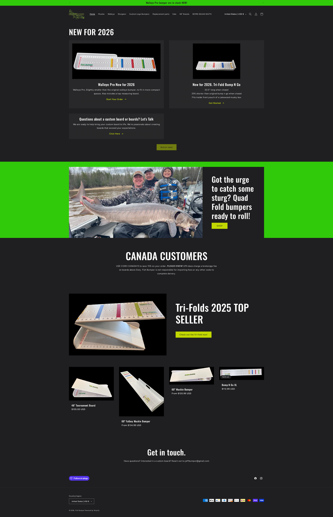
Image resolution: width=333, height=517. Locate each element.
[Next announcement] (263, 2)
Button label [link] (167, 147)
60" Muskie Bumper (182, 389)
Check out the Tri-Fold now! (194, 334)
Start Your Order (114, 99)
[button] (250, 14)
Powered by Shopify (92, 510)
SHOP (219, 226)
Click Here (114, 133)
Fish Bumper (79, 510)
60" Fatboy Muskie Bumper (136, 421)
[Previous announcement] (70, 2)
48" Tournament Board (83, 405)
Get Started (215, 103)
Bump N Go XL (229, 384)
